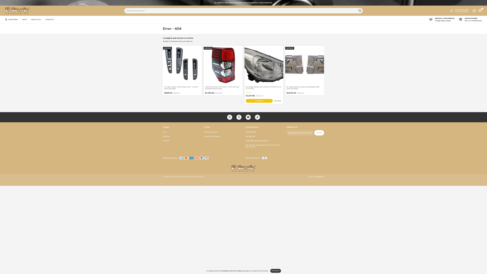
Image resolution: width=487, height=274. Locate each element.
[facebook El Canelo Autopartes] (238, 117)
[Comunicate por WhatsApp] (474, 11)
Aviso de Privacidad (210, 132)
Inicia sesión (463, 10)
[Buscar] (360, 10)
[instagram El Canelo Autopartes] (229, 117)
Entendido (276, 271)
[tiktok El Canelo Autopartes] (257, 117)
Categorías (13, 19)
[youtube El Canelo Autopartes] (248, 117)
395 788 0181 (250, 136)
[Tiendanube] (316, 177)
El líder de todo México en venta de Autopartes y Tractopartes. (243, 3)
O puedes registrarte (461, 11)
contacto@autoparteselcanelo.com (256, 141)
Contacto (49, 19)
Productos (36, 19)
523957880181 (250, 132)
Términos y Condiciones (212, 136)
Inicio (24, 19)
